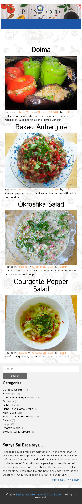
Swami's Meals (11, 428)
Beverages (9, 394)
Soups (6, 424)
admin (69, 112)
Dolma (41, 50)
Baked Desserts (13, 390)
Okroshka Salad (41, 205)
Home (35, 41)
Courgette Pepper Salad (41, 286)
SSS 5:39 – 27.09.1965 (65, 480)
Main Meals (26, 112)
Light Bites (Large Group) (18, 409)
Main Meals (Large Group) (19, 416)
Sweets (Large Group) (16, 432)
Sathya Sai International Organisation (39, 495)
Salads (23, 267)
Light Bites (9, 405)
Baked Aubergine (41, 127)
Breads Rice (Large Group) (19, 397)
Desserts (8, 401)
